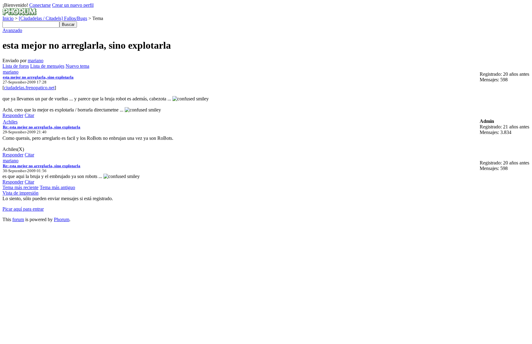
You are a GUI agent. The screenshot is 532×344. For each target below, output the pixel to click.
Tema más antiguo (57, 187)
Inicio (8, 18)
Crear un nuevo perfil (73, 5)
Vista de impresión (20, 193)
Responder (12, 115)
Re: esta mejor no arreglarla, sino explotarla (41, 127)
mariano (35, 60)
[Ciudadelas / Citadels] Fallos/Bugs (53, 18)
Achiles (10, 121)
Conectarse (40, 5)
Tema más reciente (20, 187)
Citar (29, 115)
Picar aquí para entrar (23, 209)
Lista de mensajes (47, 66)
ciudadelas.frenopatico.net (29, 87)
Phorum (61, 219)
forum (18, 219)
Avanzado (12, 30)
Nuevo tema (77, 66)
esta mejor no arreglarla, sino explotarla (38, 77)
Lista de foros (15, 66)
